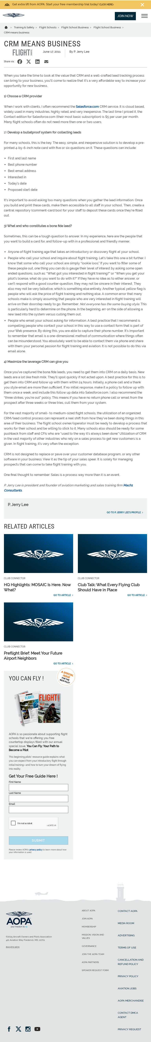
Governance (89, 946)
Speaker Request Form (95, 970)
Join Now (125, 16)
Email (12, 804)
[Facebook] (10, 1030)
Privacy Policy (128, 976)
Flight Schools (48, 27)
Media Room (126, 923)
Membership (89, 926)
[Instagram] (29, 1030)
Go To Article (62, 595)
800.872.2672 (12, 947)
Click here (106, 4)
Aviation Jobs (127, 988)
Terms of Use (127, 947)
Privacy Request (129, 1029)
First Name (15, 782)
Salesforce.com (87, 106)
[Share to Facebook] (19, 61)
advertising (126, 935)
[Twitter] (19, 1030)
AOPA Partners (90, 962)
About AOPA (88, 910)
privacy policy (35, 850)
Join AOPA (87, 918)
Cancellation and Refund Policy (131, 962)
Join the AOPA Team (93, 954)
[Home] (8, 27)
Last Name (15, 793)
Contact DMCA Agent (128, 1015)
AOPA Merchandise (131, 1000)
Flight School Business (75, 27)
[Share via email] (46, 61)
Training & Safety (24, 27)
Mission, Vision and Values (93, 936)
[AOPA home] (14, 16)
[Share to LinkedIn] (37, 61)
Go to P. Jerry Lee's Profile (124, 512)
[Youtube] (37, 1030)
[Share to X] (28, 61)
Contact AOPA (127, 911)
